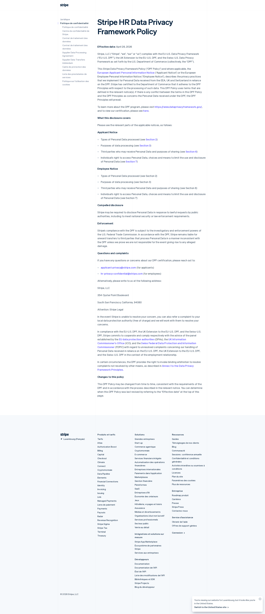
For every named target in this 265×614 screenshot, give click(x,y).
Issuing (100, 493)
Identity (101, 485)
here (146, 110)
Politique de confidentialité (75, 27)
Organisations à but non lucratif (149, 515)
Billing (100, 450)
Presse (175, 503)
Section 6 (191, 151)
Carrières (176, 499)
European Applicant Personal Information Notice (125, 72)
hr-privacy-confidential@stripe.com (122, 273)
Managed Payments (106, 500)
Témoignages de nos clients (185, 442)
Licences (176, 472)
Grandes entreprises (145, 439)
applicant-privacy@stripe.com (118, 267)
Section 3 (145, 145)
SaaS (137, 488)
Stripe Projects (142, 583)
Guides (175, 439)
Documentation (142, 563)
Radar (100, 516)
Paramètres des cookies (183, 480)
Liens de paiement (106, 504)
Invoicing (101, 489)
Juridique (65, 19)
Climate (101, 462)
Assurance (140, 508)
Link (99, 497)
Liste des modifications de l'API (150, 575)
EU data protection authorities (137, 339)
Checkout (102, 458)
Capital (100, 454)
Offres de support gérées (184, 525)
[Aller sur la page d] (63, 434)
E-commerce (141, 454)
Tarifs (100, 439)
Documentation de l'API (146, 567)
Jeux (137, 500)
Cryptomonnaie (104, 470)
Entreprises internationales (148, 469)
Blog (174, 446)
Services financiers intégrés (148, 458)
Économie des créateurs (146, 496)
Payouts (101, 512)
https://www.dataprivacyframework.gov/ (178, 106)
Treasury (101, 535)
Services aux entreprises (147, 552)
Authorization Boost (107, 446)
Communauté (178, 450)
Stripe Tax (102, 527)
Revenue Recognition (107, 520)
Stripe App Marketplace (146, 541)
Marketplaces (141, 477)
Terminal (101, 531)
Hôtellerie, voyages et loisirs (148, 504)
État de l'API (140, 571)
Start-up (139, 442)
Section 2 (151, 139)
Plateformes (141, 484)
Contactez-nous (180, 510)
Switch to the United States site (210, 607)
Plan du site (177, 476)
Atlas (99, 442)
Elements (102, 477)
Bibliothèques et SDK (145, 579)
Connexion (177, 532)
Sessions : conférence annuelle (187, 454)
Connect (101, 466)
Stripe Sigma (103, 524)
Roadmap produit (180, 495)
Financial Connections (107, 481)
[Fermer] (259, 599)
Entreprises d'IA (142, 492)
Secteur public (142, 523)
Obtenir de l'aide (180, 521)
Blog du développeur (145, 587)
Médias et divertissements (148, 511)
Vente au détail (142, 527)
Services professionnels (146, 519)
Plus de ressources (181, 484)
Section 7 (131, 161)
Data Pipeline (103, 473)
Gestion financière (143, 481)
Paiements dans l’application (148, 473)
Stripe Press (178, 507)
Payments (102, 508)
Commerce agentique (145, 446)
